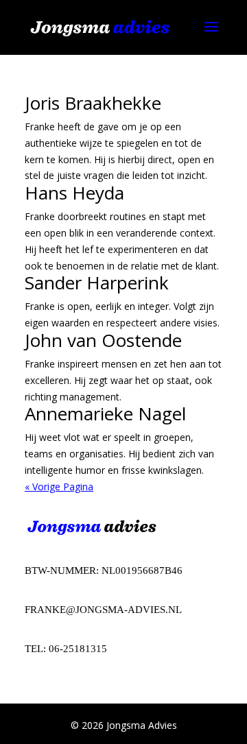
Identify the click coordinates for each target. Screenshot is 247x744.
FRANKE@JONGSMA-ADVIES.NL (103, 609)
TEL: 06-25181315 (66, 648)
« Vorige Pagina (59, 486)
